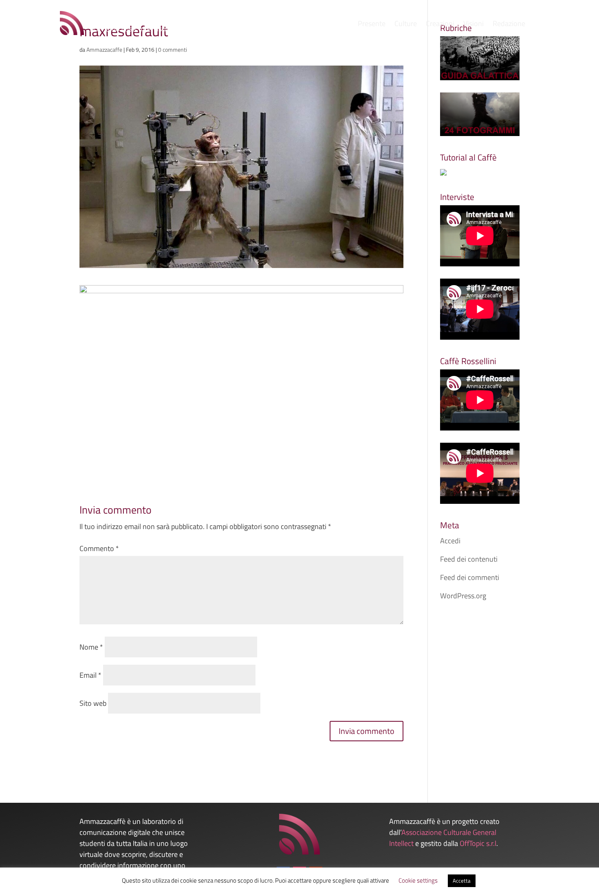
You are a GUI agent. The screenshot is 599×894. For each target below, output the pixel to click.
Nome (91, 646)
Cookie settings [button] (418, 880)
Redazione (509, 25)
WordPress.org (463, 595)
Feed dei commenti (469, 577)
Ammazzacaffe (104, 49)
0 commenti (172, 49)
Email (90, 675)
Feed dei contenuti (469, 559)
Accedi (450, 540)
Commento (99, 548)
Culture (405, 25)
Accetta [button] (462, 880)
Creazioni (440, 25)
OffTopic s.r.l (478, 843)
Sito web (92, 703)
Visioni (473, 25)
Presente (371, 25)
